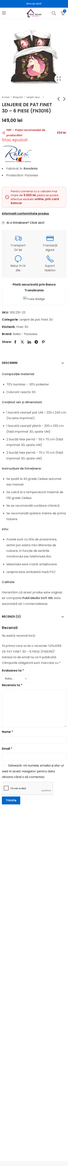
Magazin (18, 97)
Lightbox (58, 78)
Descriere (10, 363)
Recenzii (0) (11, 616)
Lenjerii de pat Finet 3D (34, 97)
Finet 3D (22, 327)
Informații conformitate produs (25, 213)
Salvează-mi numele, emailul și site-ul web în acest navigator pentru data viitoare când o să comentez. (33, 771)
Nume (7, 732)
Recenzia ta (12, 685)
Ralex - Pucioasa (25, 334)
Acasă (5, 97)
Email (7, 748)
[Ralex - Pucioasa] (17, 154)
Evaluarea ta (13, 670)
